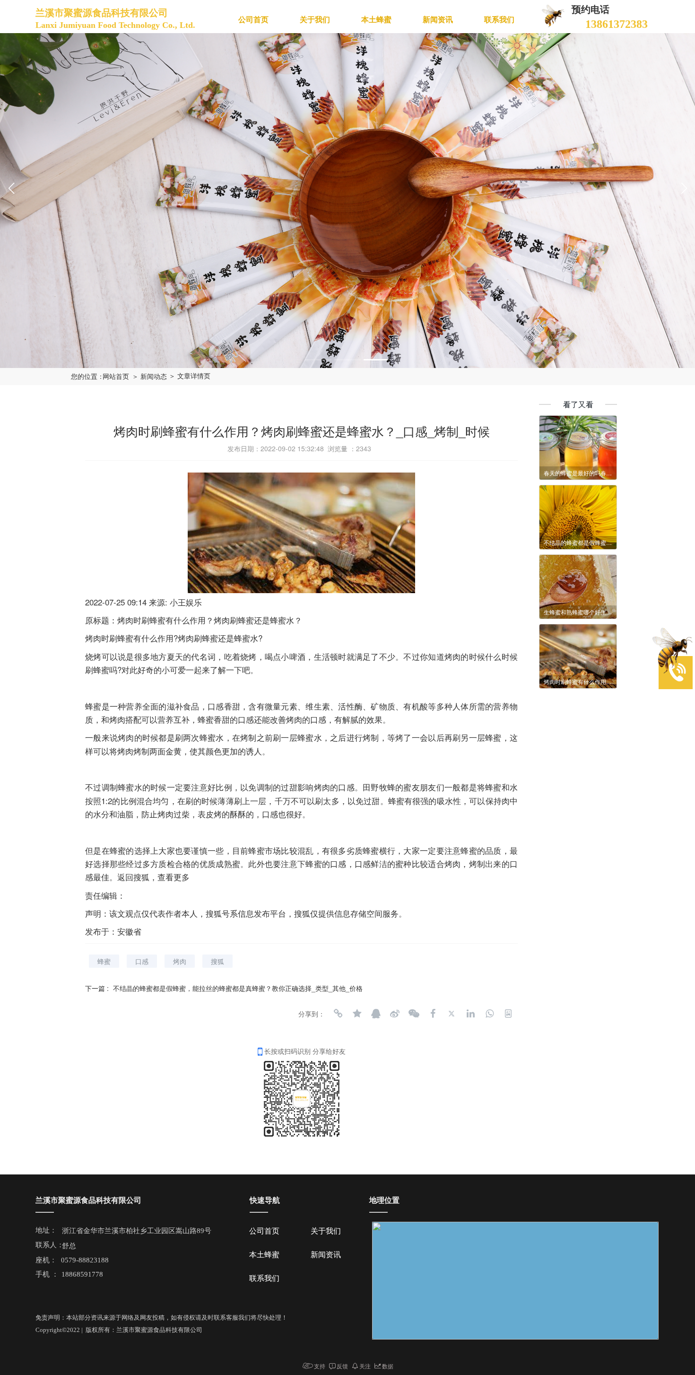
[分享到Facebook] (432, 1013)
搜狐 (217, 961)
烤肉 (179, 961)
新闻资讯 (438, 20)
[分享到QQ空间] (357, 1013)
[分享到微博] (394, 1013)
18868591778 (82, 1274)
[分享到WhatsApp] (489, 1013)
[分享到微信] (413, 1013)
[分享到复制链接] (338, 1013)
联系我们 (499, 20)
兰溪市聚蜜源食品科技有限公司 (102, 13)
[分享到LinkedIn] (470, 1013)
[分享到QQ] (375, 1013)
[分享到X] (451, 1013)
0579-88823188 (85, 1260)
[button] (318, 359)
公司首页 (253, 20)
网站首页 (116, 376)
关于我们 (315, 20)
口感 (141, 961)
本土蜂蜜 (376, 20)
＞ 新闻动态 (149, 376)
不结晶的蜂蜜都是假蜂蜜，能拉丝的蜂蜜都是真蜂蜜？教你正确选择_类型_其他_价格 (238, 988)
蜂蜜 (104, 961)
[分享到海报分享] (508, 1013)
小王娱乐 (186, 602)
